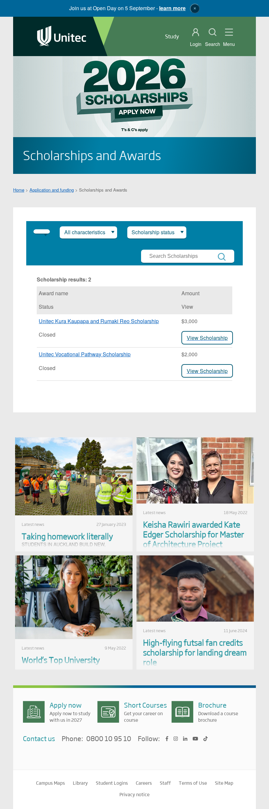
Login (195, 44)
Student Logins (112, 782)
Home (18, 190)
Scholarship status (153, 232)
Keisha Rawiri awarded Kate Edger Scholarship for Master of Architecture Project (193, 534)
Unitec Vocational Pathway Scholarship (85, 354)
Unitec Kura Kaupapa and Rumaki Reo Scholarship (99, 321)
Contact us (39, 738)
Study (172, 36)
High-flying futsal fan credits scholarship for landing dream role (195, 652)
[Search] (222, 257)
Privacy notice (134, 794)
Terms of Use (193, 782)
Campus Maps (50, 782)
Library (80, 782)
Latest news (33, 524)
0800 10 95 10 (108, 739)
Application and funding (52, 190)
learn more (172, 8)
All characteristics (84, 232)
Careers (144, 782)
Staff (165, 782)
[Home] (61, 36)
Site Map (224, 782)
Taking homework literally (67, 536)
